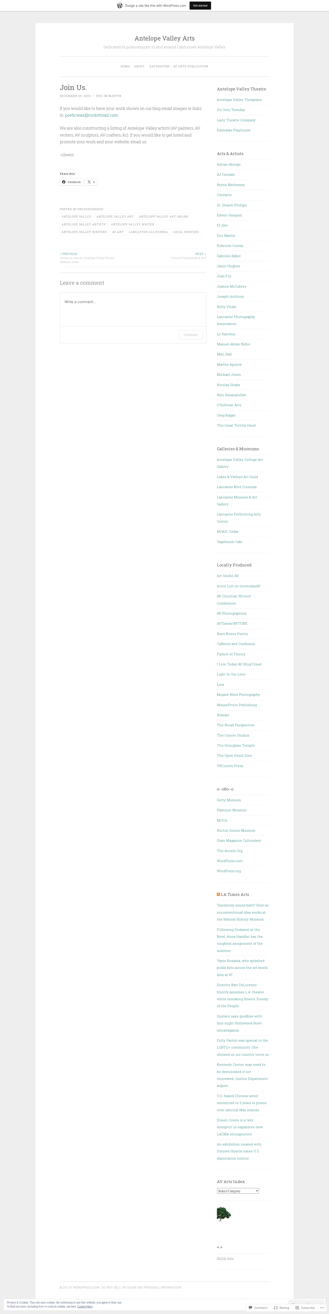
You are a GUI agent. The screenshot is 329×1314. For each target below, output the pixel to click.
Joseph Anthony (230, 296)
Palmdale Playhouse (233, 130)
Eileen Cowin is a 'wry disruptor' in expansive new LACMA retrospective (240, 1127)
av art (118, 232)
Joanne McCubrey (231, 286)
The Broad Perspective (235, 725)
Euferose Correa (230, 245)
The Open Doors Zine (234, 755)
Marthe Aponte (229, 364)
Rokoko (223, 715)
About (139, 66)
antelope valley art (115, 216)
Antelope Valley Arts (165, 38)
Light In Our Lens (231, 674)
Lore (220, 684)
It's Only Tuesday (231, 109)
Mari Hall (224, 354)
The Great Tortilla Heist (236, 425)
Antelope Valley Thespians (239, 99)
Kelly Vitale (226, 306)
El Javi (222, 225)
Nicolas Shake (228, 384)
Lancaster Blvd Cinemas (237, 487)
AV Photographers (232, 613)
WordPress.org (229, 871)
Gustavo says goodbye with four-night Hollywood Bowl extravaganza (239, 1023)
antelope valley (76, 216)
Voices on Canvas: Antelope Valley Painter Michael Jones (87, 258)
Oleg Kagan (226, 415)
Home (125, 66)
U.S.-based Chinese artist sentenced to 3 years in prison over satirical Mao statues (242, 1103)
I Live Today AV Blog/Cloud (239, 664)
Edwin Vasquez (229, 215)
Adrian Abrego (229, 164)
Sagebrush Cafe (229, 541)
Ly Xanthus (226, 334)
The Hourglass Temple (236, 745)
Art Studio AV (228, 575)
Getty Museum (229, 800)
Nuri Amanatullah (231, 395)
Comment (191, 335)
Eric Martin (226, 235)
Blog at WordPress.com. (80, 1287)
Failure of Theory (231, 654)
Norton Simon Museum (236, 830)
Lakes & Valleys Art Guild (237, 476)
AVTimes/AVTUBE (232, 623)
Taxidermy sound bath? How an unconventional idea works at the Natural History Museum (243, 912)
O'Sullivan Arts (229, 405)
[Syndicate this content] (218, 894)
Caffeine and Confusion (236, 643)
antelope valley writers (84, 232)
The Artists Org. (230, 850)
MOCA (222, 820)
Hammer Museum (232, 810)
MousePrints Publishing (237, 705)
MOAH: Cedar (227, 531)
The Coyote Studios (233, 735)
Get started (200, 5)
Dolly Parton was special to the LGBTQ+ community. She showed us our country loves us (243, 1047)
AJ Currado (226, 174)
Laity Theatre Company (236, 120)
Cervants (224, 194)
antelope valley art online (163, 216)
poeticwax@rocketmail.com (91, 115)
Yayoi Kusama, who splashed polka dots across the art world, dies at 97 (242, 967)
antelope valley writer (132, 224)
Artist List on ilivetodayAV (239, 586)
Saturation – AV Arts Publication (179, 66)
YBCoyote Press (230, 765)
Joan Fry (224, 276)
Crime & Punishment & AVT (188, 256)
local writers (186, 232)
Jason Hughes (228, 266)
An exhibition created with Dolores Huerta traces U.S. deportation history (239, 1151)
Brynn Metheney (231, 184)
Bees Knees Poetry (232, 633)
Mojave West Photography (238, 694)
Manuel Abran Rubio (233, 344)
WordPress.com (230, 861)
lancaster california (148, 232)
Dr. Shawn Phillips (232, 205)
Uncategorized (90, 209)
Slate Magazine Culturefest (239, 840)
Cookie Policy (85, 1306)
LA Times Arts (235, 894)
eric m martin (108, 96)
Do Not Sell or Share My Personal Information (142, 1287)
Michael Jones (229, 374)
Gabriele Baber (229, 256)
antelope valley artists (84, 224)
